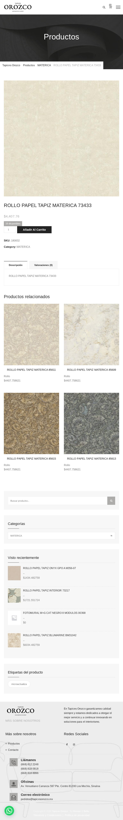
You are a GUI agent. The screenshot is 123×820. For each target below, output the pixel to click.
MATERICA (23, 246)
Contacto (13, 750)
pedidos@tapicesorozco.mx (37, 799)
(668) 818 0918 (29, 768)
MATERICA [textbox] (61, 535)
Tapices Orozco (60, 811)
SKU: (7, 240)
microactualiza (19, 684)
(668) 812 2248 (29, 764)
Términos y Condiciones (47, 815)
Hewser (77, 811)
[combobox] (61, 535)
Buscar (111, 501)
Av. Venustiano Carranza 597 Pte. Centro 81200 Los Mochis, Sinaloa (60, 786)
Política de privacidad (77, 815)
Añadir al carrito (34, 229)
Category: (10, 246)
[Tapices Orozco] (17, 7)
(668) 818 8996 (29, 773)
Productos (14, 743)
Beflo (86, 811)
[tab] (15, 265)
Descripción (15, 265)
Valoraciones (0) (43, 265)
